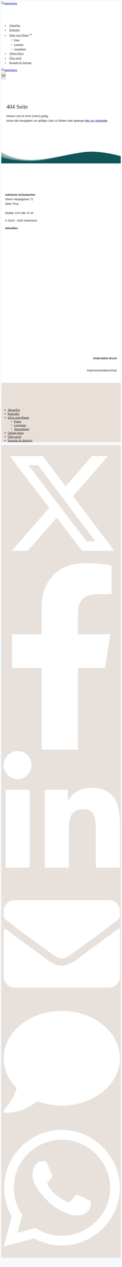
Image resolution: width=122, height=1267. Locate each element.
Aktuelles (14, 25)
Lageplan (18, 44)
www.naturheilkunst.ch (102, 363)
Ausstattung (20, 49)
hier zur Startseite (96, 120)
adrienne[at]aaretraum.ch (21, 208)
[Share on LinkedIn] (62, 883)
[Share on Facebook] (62, 748)
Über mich (15, 58)
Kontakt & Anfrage (20, 62)
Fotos (17, 40)
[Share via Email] (62, 1001)
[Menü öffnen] (3, 76)
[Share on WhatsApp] (62, 1253)
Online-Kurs (16, 53)
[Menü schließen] (1, 386)
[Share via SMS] (62, 1119)
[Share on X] (62, 560)
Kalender (14, 30)
